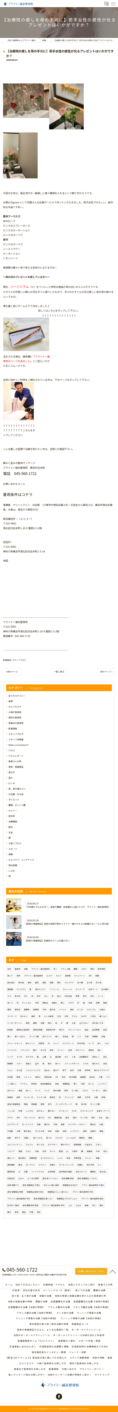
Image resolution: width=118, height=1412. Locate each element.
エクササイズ (12, 1124)
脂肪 (9, 1138)
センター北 (28, 1097)
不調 (31, 1212)
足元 (105, 1057)
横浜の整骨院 (14, 717)
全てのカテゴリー (17, 695)
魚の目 (17, 996)
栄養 (26, 1171)
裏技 (33, 1016)
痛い (57, 1036)
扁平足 (52, 1009)
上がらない (83, 1023)
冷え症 (19, 1070)
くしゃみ (11, 1111)
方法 (59, 1016)
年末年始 (81, 1043)
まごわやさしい (47, 1158)
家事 (77, 996)
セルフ (58, 975)
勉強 (105, 1003)
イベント (62, 1009)
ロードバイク (27, 1124)
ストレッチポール (72, 1063)
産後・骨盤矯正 (16, 766)
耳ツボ (49, 1138)
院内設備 (12, 865)
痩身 (86, 1205)
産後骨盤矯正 (45, 1084)
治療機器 (12, 821)
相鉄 (18, 1097)
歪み (10, 777)
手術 (98, 1151)
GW (49, 1117)
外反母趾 (68, 996)
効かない (24, 1016)
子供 (44, 1009)
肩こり (10, 975)
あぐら (91, 1084)
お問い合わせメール (14, 484)
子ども (74, 1016)
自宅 (72, 1070)
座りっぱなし (20, 1036)
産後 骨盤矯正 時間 (15, 1192)
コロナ (84, 969)
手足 (10, 832)
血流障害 (95, 1029)
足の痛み (105, 989)
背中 (39, 996)
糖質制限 (11, 1171)
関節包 (82, 1138)
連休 (75, 1117)
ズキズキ (59, 1138)
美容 (10, 701)
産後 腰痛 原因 (68, 1178)
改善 (103, 1036)
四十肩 (98, 982)
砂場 (20, 1111)
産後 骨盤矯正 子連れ (31, 1185)
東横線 (95, 1036)
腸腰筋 (27, 1009)
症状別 (11, 815)
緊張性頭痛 (37, 1029)
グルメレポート (16, 755)
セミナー (12, 810)
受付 (50, 1104)
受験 (98, 1003)
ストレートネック (14, 1043)
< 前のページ (12, 671)
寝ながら (96, 1063)
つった (47, 1090)
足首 (105, 1063)
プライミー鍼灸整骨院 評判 (53, 1205)
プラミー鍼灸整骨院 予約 (82, 1192)
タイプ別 (84, 1117)
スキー (19, 1063)
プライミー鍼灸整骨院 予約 (18, 1198)
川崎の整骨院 (14, 712)
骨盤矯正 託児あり (70, 1185)
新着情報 (7, 660)
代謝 (55, 1124)
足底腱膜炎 (83, 1057)
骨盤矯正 (66, 1084)
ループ (91, 1043)
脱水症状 (11, 982)
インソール (54, 989)
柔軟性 (91, 1050)
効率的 (34, 1084)
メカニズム (91, 1009)
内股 (83, 1084)
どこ (99, 1164)
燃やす (17, 1138)
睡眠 (90, 1138)
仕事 (79, 1070)
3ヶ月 (74, 1111)
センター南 (41, 1097)
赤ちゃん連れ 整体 (51, 1185)
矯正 (24, 1212)
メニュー (88, 1158)
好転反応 (11, 1178)
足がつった (47, 1036)
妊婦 (64, 1131)
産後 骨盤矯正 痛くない (43, 1198)
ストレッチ (67, 989)
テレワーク (80, 989)
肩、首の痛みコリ (17, 788)
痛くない (103, 1016)
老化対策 (90, 1164)
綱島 (101, 1131)
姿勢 (18, 975)
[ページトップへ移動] (113, 1271)
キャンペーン (79, 975)
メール (100, 996)
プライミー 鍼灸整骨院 (33, 975)
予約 (37, 1003)
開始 (26, 1104)
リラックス (25, 1050)
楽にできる (37, 1138)
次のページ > (106, 671)
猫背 (72, 1009)
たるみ (78, 1205)
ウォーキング (29, 1117)
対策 (86, 1036)
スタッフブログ (19, 660)
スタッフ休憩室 (16, 739)
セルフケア (69, 982)
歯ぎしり (11, 1158)
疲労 (10, 826)
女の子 (84, 1016)
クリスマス (12, 1050)
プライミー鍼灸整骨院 (40, 969)
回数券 (41, 1043)
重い (108, 1117)
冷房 (37, 1151)
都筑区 (52, 1097)
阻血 (86, 1029)
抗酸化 (52, 1164)
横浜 (9, 1009)
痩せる (47, 1124)
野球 (66, 1090)
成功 (105, 1151)
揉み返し (103, 1171)
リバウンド (74, 1131)
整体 (37, 982)
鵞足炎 (93, 1124)
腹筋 (35, 1023)
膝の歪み (27, 1131)
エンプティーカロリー (77, 1124)
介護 (100, 1077)
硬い (99, 1050)
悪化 (59, 982)
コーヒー (61, 1050)
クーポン (95, 1090)
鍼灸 (101, 1205)
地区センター (40, 989)
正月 (37, 1063)
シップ (10, 1057)
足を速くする (97, 1023)
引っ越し (75, 1090)
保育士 (38, 1077)
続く (99, 1043)
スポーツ (12, 848)
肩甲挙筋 (101, 969)
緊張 (18, 1077)
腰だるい (51, 1111)
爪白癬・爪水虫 (16, 794)
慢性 (39, 1212)
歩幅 (103, 1097)
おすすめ (29, 1057)
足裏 (39, 1124)
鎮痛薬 (10, 1063)
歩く (55, 969)
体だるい (40, 1111)
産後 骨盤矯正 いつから (87, 1178)
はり (66, 1057)
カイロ (19, 1057)
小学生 (93, 1016)
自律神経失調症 (65, 1171)
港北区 (92, 1077)
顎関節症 (33, 1158)
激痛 (20, 1151)
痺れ (50, 1023)
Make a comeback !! (18, 744)
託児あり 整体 (13, 1205)
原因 (28, 1023)
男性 (93, 1117)
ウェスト (29, 1144)
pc (67, 1151)
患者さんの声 (14, 761)
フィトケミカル (37, 1171)
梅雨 (85, 1131)
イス (108, 1077)
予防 (66, 1016)
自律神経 (51, 1171)
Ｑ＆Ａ (21, 1178)
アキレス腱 (65, 969)
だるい (98, 1144)
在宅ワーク (93, 989)
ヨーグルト (30, 1164)
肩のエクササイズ (101, 1070)
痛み (9, 1212)
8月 (90, 975)
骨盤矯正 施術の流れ (35, 1192)
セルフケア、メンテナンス (21, 859)
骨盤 (20, 1090)
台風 (101, 1124)
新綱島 (34, 1104)
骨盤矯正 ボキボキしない (67, 1198)
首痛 (26, 969)
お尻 (74, 1023)
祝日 (63, 1077)
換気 (92, 969)
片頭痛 (10, 1131)
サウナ (10, 1117)
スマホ (85, 1063)
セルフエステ (14, 706)
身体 (16, 1212)
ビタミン (42, 1164)
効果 (90, 1003)
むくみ (11, 783)
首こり (10, 1003)
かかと (28, 1151)
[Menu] (113, 3)
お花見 (87, 1097)
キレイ (56, 1043)
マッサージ (12, 1016)
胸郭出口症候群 (23, 1029)
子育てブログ (14, 843)
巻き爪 (11, 772)
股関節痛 (77, 1144)
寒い (75, 1084)
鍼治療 (58, 1057)
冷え (26, 996)
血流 (105, 1029)
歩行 (18, 1117)
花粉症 (10, 1077)
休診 (92, 996)
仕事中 (75, 1151)
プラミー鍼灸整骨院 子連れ (93, 1185)
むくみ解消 (48, 1016)
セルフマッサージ (14, 1144)
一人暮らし (12, 1084)
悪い (9, 1036)
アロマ (11, 750)
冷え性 (43, 1050)
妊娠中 (93, 1131)
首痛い (27, 1138)
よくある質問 (33, 1178)
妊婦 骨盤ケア (13, 1185)
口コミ (85, 1090)
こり (79, 1036)
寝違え (28, 1063)
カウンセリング (86, 1111)
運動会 (45, 1003)
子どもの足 (39, 1131)
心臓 (44, 1057)
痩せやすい (65, 1144)
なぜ (107, 1043)
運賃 (42, 1104)
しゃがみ (29, 1111)
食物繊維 (11, 1164)
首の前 (84, 1104)
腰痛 (75, 969)
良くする (40, 1144)
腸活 (20, 1164)
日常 (44, 1151)
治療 (42, 1023)
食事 (63, 1124)
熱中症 (21, 982)
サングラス (21, 989)
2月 (56, 1077)
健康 (79, 1097)
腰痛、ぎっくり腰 (17, 805)
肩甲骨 (87, 1070)
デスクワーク (68, 1043)
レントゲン (102, 1084)
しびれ (11, 870)
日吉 (9, 969)
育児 (85, 996)
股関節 (36, 1009)
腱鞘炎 (93, 1171)
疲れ (50, 1063)
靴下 (64, 1070)
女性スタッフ (81, 1171)
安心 (94, 1205)
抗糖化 (80, 1164)
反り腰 (80, 982)
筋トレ (58, 1063)
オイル (52, 1151)
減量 (98, 1158)
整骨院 (17, 969)
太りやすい (52, 1144)
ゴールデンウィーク (63, 1104)
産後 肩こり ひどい (50, 1178)
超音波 (17, 1009)
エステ (49, 975)
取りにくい (30, 1043)
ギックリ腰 (34, 1036)
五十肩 (89, 982)
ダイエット (13, 799)
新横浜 (10, 1097)
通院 (29, 982)
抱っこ (28, 1090)
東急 (105, 1090)
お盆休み (88, 1144)
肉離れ (54, 1003)
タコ (9, 996)
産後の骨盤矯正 (13, 1104)
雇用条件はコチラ (18, 494)
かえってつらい (74, 1029)
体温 (68, 1158)
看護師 (83, 1077)
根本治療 (57, 1090)
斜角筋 (10, 1029)
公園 (96, 1097)
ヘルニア (11, 1151)
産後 (57, 1084)
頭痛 (10, 854)
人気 (74, 1057)
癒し (63, 1003)
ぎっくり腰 (95, 1104)
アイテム (24, 1084)
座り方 (41, 1117)
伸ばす (62, 1029)
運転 (44, 982)
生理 (70, 1050)
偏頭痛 (10, 989)
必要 (18, 1131)
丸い (46, 996)
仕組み (102, 1009)
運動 (51, 982)
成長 (50, 1131)
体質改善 (77, 1158)
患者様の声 (50, 1029)
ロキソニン (80, 1050)
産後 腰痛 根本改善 (30, 1205)
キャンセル (26, 1003)
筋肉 (51, 1050)
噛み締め (22, 1158)
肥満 (61, 1151)
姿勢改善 (48, 1077)
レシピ (60, 1158)
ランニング (69, 1097)
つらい (10, 1070)
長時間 (68, 975)
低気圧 (65, 1036)
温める (47, 1070)
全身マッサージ (103, 1111)
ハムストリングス (33, 1070)
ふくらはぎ (71, 1138)
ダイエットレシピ (66, 1164)
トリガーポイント (14, 1023)
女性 (100, 1117)
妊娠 (57, 1131)
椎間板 (89, 1151)
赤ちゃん (11, 1090)
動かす (56, 1070)
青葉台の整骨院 (16, 723)
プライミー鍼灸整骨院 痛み (92, 1198)
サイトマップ (102, 1374)
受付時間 (73, 1077)
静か (35, 1050)
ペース (37, 1090)
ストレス (27, 1077)
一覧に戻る (59, 671)
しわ (70, 1205)
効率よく (96, 1057)
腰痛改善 (58, 1117)
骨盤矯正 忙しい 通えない (58, 1192)
